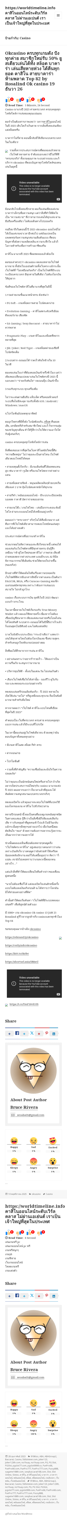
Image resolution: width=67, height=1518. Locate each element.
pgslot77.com (19, 1465)
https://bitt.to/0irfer (17, 953)
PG (46, 1462)
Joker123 (43, 1459)
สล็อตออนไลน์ (38, 1477)
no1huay (25, 1462)
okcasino (35, 929)
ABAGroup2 (50, 1456)
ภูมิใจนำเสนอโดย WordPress (18, 1513)
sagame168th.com (14, 1471)
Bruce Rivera (24, 1107)
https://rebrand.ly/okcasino (21, 937)
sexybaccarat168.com (35, 1471)
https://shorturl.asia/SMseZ (21, 961)
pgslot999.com (27, 1490)
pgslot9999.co (34, 1465)
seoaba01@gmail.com (30, 1115)
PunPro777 (25, 1468)
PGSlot (8, 1465)
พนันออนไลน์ (19, 1477)
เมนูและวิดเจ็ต (58, 15)
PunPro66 (47, 1465)
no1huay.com (37, 1462)
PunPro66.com (12, 1468)
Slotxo (16, 1474)
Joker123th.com (12, 1462)
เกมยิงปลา (50, 1477)
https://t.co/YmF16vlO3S (24, 1004)
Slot (49, 1471)
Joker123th (53, 1484)
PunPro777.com (40, 1468)
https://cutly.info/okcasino (21, 945)
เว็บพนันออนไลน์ (17, 1480)
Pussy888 (53, 1468)
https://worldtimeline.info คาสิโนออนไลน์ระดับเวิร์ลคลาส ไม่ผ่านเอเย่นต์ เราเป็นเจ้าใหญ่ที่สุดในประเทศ (35, 1213)
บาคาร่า (45, 1474)
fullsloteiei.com (30, 1459)
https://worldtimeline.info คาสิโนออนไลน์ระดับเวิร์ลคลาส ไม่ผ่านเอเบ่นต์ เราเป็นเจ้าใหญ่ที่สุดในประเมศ (30, 15)
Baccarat (9, 1459)
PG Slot (52, 1462)
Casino (49, 1194)
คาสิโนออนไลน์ (34, 1474)
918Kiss (34, 1456)
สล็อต (47, 421)
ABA (42, 1456)
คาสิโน (47, 121)
